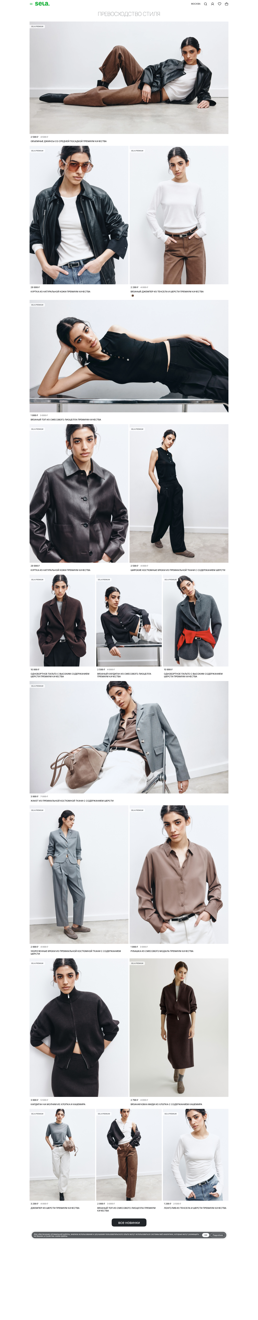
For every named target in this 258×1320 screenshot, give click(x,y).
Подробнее (218, 1235)
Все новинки (129, 1222)
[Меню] (31, 3)
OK (205, 1235)
